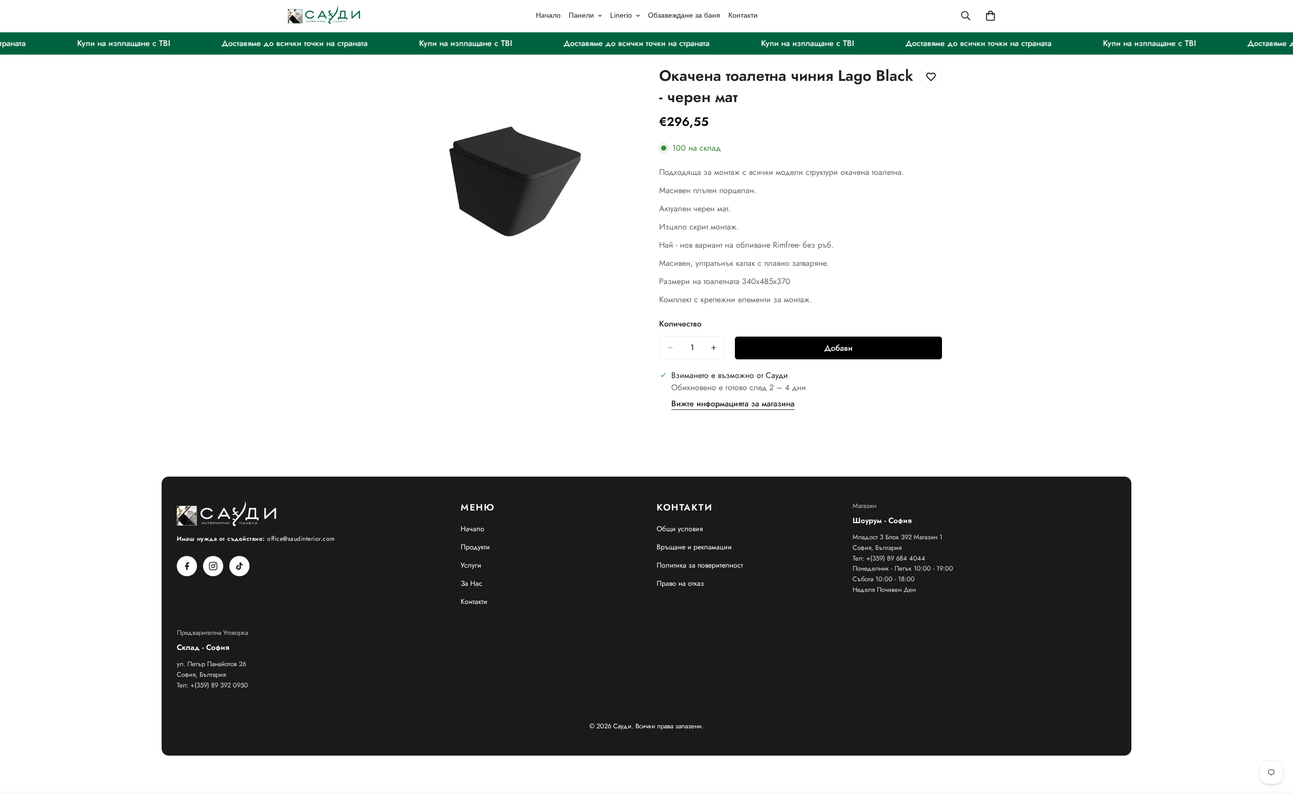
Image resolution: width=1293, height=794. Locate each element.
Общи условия (680, 529)
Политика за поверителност (700, 565)
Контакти (743, 15)
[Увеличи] (625, 84)
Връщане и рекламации (694, 547)
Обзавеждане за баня (684, 15)
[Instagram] (213, 566)
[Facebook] (187, 566)
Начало (548, 15)
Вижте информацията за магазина (732, 403)
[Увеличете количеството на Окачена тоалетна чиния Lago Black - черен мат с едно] (713, 348)
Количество (680, 324)
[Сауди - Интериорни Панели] (324, 15)
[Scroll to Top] (1273, 739)
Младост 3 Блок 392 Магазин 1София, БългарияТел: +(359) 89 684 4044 (897, 547)
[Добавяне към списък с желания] (930, 76)
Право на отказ (680, 583)
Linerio (621, 15)
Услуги (471, 565)
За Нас (471, 583)
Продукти (475, 547)
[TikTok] (239, 566)
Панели (581, 15)
